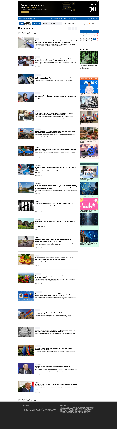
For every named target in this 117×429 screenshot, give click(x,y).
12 (86, 37)
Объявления (50, 410)
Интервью (32, 410)
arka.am (91, 409)
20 (89, 38)
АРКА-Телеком (89, 164)
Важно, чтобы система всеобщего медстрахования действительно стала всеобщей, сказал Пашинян (55, 334)
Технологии (34, 409)
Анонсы (38, 410)
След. (32, 33)
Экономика (45, 23)
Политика (38, 56)
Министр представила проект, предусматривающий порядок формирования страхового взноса (56, 99)
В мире (37, 382)
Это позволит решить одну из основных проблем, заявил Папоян (49, 261)
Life (29, 409)
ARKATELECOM (23, 18)
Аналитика (26, 410)
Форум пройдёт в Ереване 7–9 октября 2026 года (46, 206)
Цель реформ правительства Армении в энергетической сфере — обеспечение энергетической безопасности (56, 191)
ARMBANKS (31, 18)
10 (80, 37)
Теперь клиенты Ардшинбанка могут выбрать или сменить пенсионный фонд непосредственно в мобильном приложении (56, 153)
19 (86, 38)
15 (94, 37)
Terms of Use (77, 413)
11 (83, 37)
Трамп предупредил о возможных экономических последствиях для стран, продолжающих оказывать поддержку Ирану (55, 135)
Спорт (37, 237)
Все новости (37, 23)
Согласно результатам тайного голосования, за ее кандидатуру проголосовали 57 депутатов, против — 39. (55, 63)
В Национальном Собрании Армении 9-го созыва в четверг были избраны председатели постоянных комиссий (54, 225)
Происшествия (47, 409)
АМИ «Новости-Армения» (89, 78)
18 (83, 38)
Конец (36, 33)
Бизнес (37, 38)
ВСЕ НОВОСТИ (26, 405)
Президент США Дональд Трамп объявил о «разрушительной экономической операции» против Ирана (56, 388)
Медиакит (53, 23)
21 (91, 38)
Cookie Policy (91, 413)
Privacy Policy (63, 413)
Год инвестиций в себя (46, 408)
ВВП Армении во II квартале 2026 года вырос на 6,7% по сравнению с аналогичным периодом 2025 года (55, 171)
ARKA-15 (44, 410)
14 (91, 37)
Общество (38, 93)
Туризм (25, 409)
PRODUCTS (38, 18)
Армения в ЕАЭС (35, 408)
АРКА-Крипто (27, 408)
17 (80, 38)
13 (89, 37)
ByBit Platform (51, 407)
